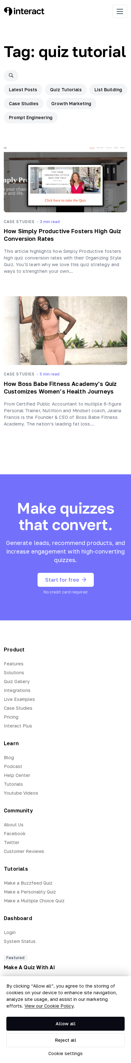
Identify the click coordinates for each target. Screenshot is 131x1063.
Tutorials (13, 784)
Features (14, 663)
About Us (14, 824)
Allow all (66, 1023)
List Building (108, 89)
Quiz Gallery (17, 681)
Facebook (15, 833)
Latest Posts (23, 89)
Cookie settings (65, 1053)
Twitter (11, 842)
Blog (9, 757)
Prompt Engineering (30, 117)
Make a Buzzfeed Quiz (28, 883)
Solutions (14, 672)
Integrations (17, 690)
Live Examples (19, 699)
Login (10, 932)
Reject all (65, 1040)
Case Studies (23, 103)
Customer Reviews (24, 851)
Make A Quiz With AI (29, 967)
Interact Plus (18, 725)
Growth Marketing (71, 103)
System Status (20, 941)
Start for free (62, 580)
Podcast (13, 766)
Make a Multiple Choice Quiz (34, 900)
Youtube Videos (21, 793)
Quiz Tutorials (66, 89)
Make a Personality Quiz (30, 891)
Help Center (17, 775)
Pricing (11, 717)
